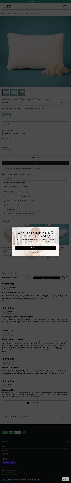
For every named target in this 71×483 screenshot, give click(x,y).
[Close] (57, 229)
